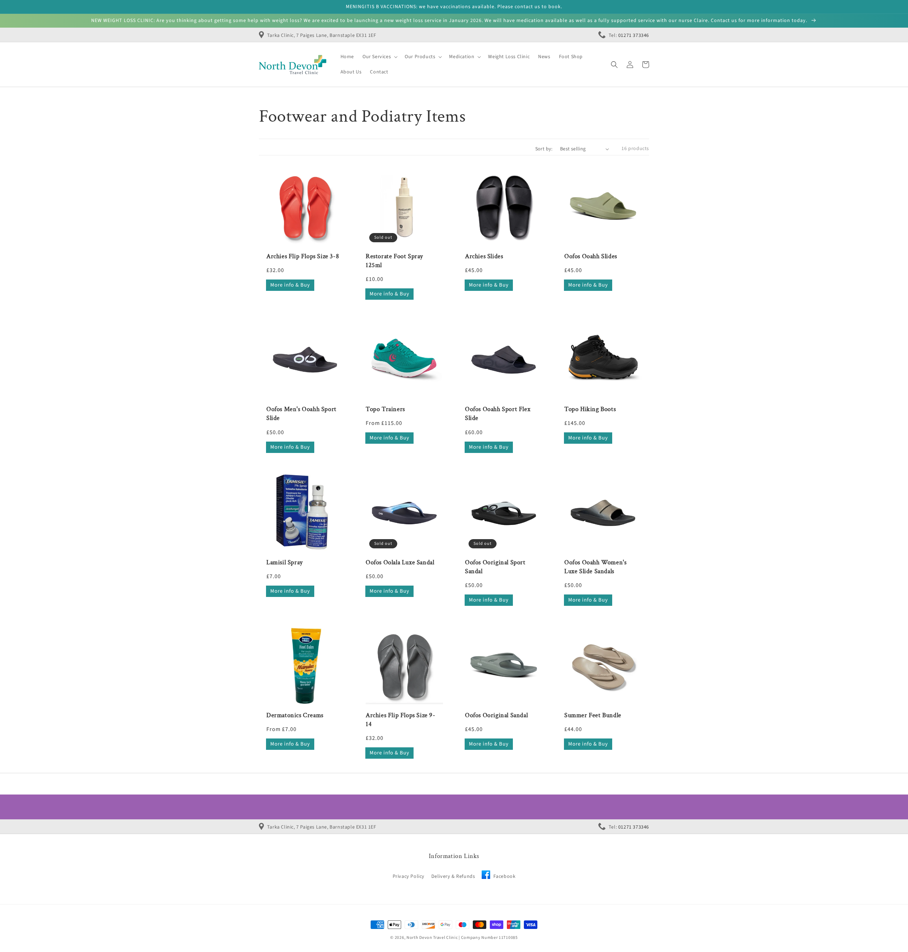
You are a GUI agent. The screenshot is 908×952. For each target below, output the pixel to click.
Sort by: (544, 149)
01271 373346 (633, 35)
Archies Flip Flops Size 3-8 (302, 256)
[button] (614, 64)
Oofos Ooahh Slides (590, 256)
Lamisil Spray (284, 562)
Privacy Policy (409, 876)
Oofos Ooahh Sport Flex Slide (497, 413)
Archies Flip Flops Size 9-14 (401, 719)
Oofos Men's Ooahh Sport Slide (301, 413)
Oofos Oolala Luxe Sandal (400, 562)
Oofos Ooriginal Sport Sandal (495, 566)
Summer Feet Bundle (592, 715)
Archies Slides (484, 256)
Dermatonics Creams (294, 715)
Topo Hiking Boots (590, 409)
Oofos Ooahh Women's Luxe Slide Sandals (595, 566)
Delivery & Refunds (453, 876)
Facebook (503, 876)
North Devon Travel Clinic (432, 938)
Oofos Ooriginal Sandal (496, 715)
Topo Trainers (385, 409)
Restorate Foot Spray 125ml (394, 260)
